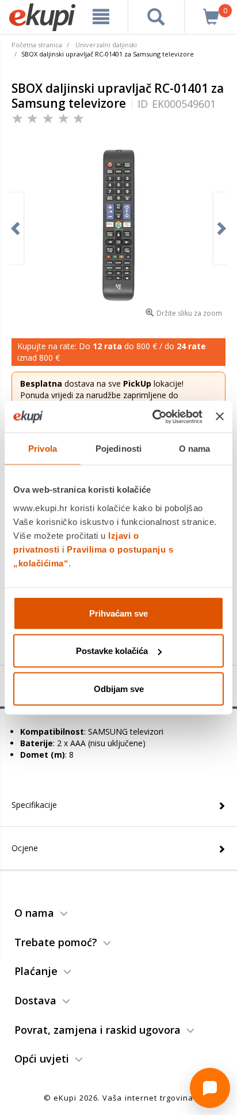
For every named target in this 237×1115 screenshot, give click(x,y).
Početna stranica (37, 44)
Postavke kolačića (112, 651)
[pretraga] (156, 16)
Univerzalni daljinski (106, 44)
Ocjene (25, 847)
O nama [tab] (195, 448)
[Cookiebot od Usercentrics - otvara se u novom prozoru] (153, 416)
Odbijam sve (119, 688)
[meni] (101, 16)
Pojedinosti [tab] (118, 448)
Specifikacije (34, 804)
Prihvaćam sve (118, 613)
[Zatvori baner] (220, 417)
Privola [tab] (42, 448)
